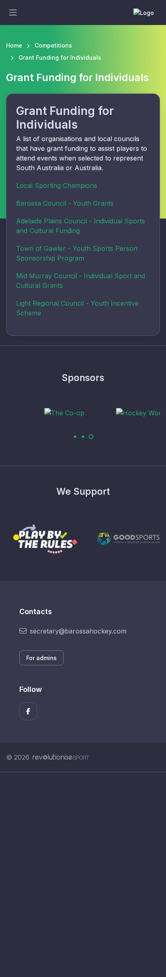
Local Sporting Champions (56, 185)
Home (14, 45)
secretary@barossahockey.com (78, 631)
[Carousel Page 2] (83, 436)
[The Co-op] (47, 412)
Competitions (53, 45)
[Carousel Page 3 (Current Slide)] (91, 436)
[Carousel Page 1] (75, 436)
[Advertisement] (83, 875)
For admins (41, 657)
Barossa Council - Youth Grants (65, 203)
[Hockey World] (124, 412)
